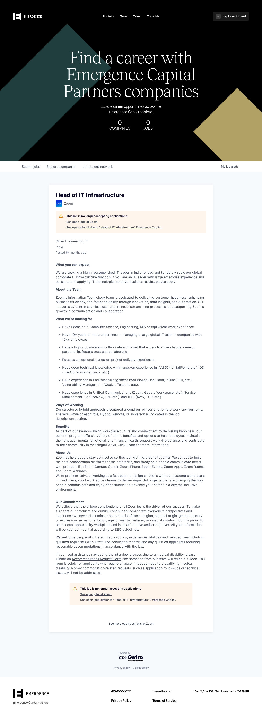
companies (61, 166)
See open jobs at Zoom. (82, 221)
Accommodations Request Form (96, 559)
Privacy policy (121, 667)
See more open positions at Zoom (131, 623)
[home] (55, 16)
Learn (130, 445)
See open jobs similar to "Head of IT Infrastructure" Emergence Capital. (114, 227)
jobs (31, 166)
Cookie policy (141, 667)
